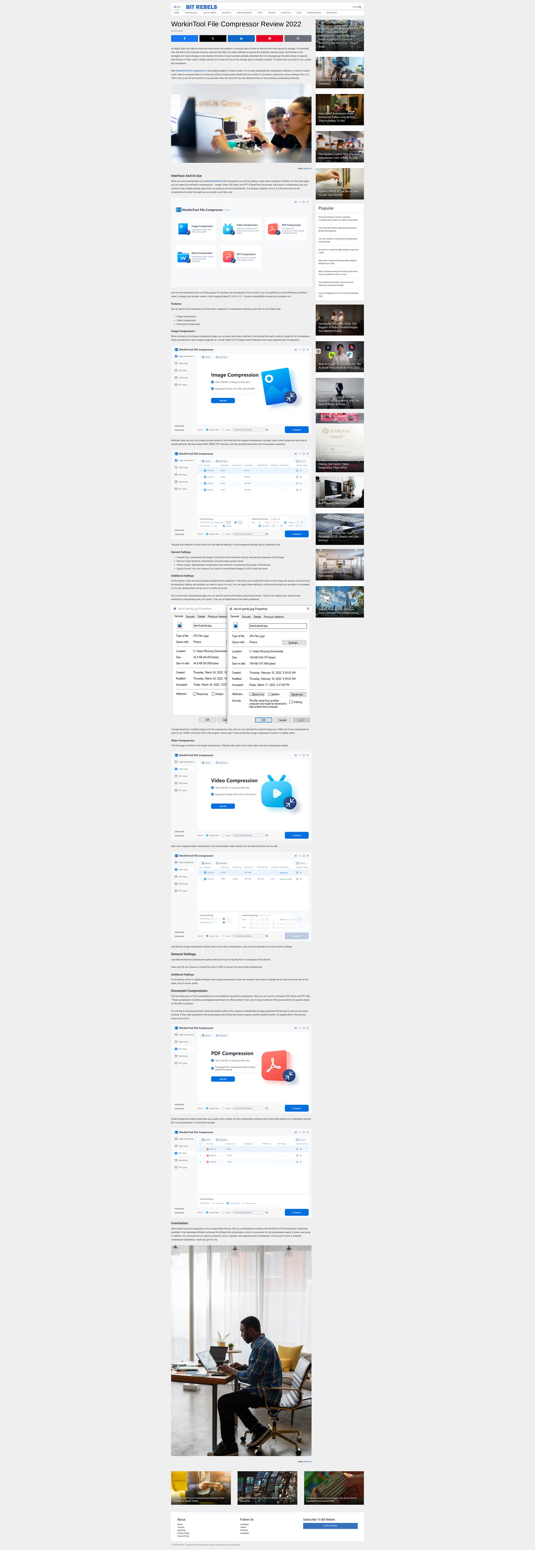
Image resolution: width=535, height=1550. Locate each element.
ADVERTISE (332, 13)
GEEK (299, 13)
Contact (180, 1527)
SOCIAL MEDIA (209, 13)
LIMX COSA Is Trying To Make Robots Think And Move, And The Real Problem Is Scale (338, 400)
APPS (260, 13)
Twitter (243, 1527)
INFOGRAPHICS (314, 13)
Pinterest (244, 1530)
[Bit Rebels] (200, 8)
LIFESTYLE (286, 13)
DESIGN (271, 13)
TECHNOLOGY (191, 13)
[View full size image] (241, 123)
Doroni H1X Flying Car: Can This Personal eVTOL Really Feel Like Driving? (338, 536)
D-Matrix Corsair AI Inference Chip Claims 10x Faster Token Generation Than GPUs (339, 464)
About (180, 1524)
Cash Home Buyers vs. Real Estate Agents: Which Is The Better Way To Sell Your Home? (339, 191)
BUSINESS (226, 13)
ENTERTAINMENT (244, 13)
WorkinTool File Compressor (190, 70)
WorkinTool (217, 181)
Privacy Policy (183, 1533)
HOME (176, 13)
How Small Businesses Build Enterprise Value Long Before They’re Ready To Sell (336, 117)
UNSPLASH (308, 168)
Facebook (244, 1524)
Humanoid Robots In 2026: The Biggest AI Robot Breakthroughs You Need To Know (338, 327)
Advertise (181, 1530)
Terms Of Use (183, 1536)
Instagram (244, 1533)
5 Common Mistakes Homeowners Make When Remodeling (334, 572)
